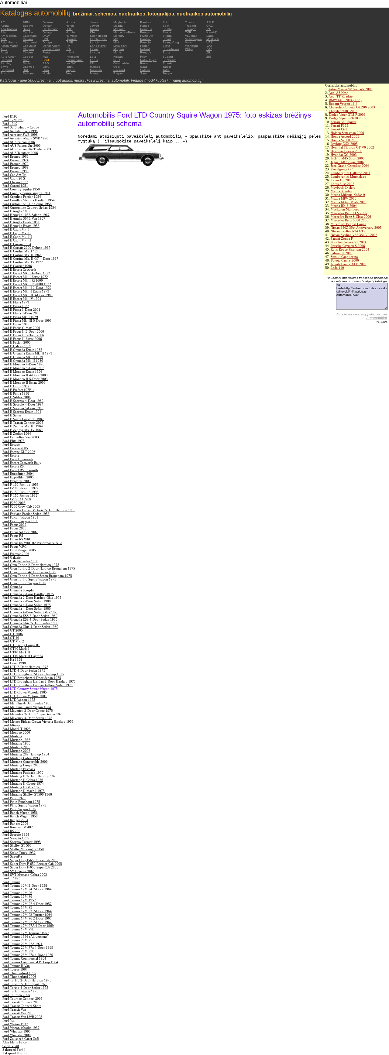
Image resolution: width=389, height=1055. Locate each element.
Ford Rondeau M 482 (17, 827)
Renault (145, 52)
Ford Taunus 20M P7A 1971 (22, 944)
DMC (46, 39)
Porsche (146, 42)
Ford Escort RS (13, 466)
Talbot (167, 66)
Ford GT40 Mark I (15, 648)
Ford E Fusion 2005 (16, 342)
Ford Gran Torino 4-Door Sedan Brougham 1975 (37, 575)
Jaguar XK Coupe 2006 (347, 162)
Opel (116, 66)
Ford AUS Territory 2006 (20, 153)
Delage (48, 32)
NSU (116, 60)
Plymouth (146, 35)
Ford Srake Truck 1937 (19, 853)
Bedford (6, 60)
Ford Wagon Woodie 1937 (21, 1027)
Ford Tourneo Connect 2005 (22, 998)
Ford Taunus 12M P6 (17, 893)
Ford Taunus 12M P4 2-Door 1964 (27, 889)
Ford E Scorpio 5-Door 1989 (22, 408)
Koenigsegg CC (342, 169)
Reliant (145, 49)
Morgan (118, 49)
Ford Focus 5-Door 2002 (20, 532)
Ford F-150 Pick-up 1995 (20, 492)
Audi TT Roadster (341, 96)
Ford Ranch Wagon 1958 (20, 816)
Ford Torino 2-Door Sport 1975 (24, 984)
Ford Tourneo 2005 (16, 995)
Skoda (167, 35)
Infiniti (70, 52)
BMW (4, 66)
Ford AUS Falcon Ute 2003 (21, 145)
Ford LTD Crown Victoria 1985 (24, 692)
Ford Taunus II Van (16, 966)
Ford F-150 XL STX (16, 499)
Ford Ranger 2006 (15, 823)
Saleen (145, 70)
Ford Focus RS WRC (16, 539)
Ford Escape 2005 (15, 448)
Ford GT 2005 (12, 630)
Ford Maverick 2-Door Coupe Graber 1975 (33, 714)
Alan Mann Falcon (15, 1042)
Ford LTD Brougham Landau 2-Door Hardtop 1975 (39, 681)
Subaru (168, 56)
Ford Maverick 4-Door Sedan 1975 (27, 718)
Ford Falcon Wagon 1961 (20, 517)
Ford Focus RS (12, 535)
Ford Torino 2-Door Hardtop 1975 (26, 980)
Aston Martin (9, 45)
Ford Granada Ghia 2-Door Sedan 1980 (30, 623)
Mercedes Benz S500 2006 (349, 220)
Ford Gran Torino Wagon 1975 (24, 583)
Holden (48, 73)
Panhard (146, 22)
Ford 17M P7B (12, 120)
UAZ (209, 42)
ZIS (208, 56)
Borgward (7, 70)
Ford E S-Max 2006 (16, 397)
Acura (5, 25)
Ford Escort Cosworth (17, 459)
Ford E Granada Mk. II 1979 (22, 357)
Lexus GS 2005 (342, 180)
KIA (92, 32)
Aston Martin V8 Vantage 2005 (351, 89)
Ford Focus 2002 (14, 524)
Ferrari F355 (339, 125)
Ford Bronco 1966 (15, 156)
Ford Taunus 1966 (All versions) (25, 936)
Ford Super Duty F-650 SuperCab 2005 (30, 867)
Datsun (48, 25)
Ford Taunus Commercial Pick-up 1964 (30, 962)
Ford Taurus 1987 (15, 969)
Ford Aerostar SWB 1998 (20, 134)
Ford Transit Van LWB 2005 (22, 1017)
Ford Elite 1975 (13, 441)
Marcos (95, 66)
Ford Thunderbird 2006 (19, 976)
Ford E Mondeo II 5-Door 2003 (25, 379)
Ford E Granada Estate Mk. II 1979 (27, 353)
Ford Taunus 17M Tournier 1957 (25, 933)
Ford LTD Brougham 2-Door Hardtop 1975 (33, 674)
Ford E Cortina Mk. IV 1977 (22, 262)
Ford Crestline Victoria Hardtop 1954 (28, 200)
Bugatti (28, 25)
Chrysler (28, 49)
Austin (5, 52)
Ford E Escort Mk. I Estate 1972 (25, 277)
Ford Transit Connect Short (21, 1006)
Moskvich (212, 39)
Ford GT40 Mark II (16, 652)
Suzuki (167, 63)
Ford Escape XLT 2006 (18, 452)
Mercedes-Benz (124, 32)
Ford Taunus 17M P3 (17, 907)
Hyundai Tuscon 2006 (346, 151)
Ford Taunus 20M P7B (18, 951)
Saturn (145, 73)
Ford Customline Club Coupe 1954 (27, 204)
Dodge (47, 42)
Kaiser (94, 29)
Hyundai (71, 39)
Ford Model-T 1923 (16, 729)
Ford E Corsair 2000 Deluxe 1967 (26, 247)
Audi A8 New (338, 92)
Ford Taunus (11, 882)
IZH (208, 29)
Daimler (48, 22)
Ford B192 (10, 116)
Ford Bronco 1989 (15, 167)
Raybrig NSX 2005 (344, 144)
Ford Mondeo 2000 (16, 732)
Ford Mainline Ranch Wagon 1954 (26, 707)
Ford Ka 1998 (12, 659)
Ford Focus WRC (14, 546)
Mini (116, 42)
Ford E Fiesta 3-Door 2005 (21, 313)
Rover (144, 63)
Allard (5, 32)
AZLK (210, 22)
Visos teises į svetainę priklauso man (361, 314)
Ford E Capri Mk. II (16, 233)
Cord (26, 60)
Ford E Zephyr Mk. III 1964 (22, 426)
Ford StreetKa (12, 856)
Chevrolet (29, 45)
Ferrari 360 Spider (343, 122)
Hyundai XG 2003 (344, 154)
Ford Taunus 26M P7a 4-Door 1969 (27, 955)
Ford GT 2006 (12, 634)
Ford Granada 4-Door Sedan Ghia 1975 (30, 612)
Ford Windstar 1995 (16, 1031)
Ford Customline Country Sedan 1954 (29, 207)
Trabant (190, 25)
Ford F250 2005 (14, 503)
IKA (68, 49)
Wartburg (191, 45)
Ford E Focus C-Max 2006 (21, 328)
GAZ (209, 25)
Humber (71, 32)
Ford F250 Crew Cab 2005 (21, 506)
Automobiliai (376, 318)
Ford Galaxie (11, 557)
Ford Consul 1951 (15, 185)
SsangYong (171, 42)
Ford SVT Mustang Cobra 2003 (24, 874)
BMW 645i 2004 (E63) (345, 100)
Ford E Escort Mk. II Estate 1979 (25, 291)
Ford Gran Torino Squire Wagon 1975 (29, 579)
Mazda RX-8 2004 (344, 205)
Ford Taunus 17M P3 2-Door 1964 (27, 911)
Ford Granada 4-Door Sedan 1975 (26, 605)
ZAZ (209, 49)
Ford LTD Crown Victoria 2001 (24, 696)
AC (3, 22)
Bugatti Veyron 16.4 (343, 103)
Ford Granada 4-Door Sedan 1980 (26, 608)
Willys (189, 49)
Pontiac (145, 39)
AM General (9, 35)
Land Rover (98, 45)
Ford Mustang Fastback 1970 (22, 772)
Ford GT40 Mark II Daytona (22, 656)
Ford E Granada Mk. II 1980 (22, 360)
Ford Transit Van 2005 (18, 1013)
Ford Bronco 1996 (15, 171)
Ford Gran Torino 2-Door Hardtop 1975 (30, 565)
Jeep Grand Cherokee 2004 (350, 165)
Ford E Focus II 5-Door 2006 (23, 335)
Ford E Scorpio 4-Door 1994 (22, 404)
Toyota (189, 22)
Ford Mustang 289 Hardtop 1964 (25, 754)
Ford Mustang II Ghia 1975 (21, 787)
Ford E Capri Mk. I (15, 229)
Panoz (144, 25)
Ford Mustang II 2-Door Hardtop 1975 (29, 776)
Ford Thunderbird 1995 (19, 973)
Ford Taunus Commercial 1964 (24, 958)
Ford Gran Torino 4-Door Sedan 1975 (29, 572)
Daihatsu (29, 73)
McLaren (119, 29)
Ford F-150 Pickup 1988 (19, 495)
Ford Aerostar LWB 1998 (20, 131)
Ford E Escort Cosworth (19, 269)
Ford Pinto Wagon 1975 (19, 809)
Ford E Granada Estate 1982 (22, 349)
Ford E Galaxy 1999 (16, 346)
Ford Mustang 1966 (16, 740)
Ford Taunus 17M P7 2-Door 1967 (27, 922)
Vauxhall (191, 35)
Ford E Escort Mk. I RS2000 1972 (26, 284)
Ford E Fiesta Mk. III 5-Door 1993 (27, 320)
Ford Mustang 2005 (16, 747)
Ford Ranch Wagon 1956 (20, 812)
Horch (70, 25)
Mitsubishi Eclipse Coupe (348, 224)
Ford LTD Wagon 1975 (18, 699)
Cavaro (28, 39)
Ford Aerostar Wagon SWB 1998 (25, 138)
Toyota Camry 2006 (345, 260)
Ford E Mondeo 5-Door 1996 (23, 368)
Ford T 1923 (11, 878)
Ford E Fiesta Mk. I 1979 (20, 317)
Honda (70, 22)
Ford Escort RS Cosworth (20, 470)
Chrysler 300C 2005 (343, 111)
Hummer (71, 35)
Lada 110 (337, 267)
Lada (210, 35)
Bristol (5, 73)
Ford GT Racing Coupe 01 (21, 645)
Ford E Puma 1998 (15, 393)
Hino (46, 70)
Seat (166, 25)
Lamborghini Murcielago (348, 176)
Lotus (94, 60)
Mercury (118, 35)
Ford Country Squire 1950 (21, 189)
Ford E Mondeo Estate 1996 (22, 371)
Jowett (94, 25)
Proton (145, 45)
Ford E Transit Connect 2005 (22, 422)
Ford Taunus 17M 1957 (19, 900)
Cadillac (28, 32)
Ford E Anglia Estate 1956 (21, 226)
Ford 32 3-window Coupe (20, 127)
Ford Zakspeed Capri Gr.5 (20, 1038)
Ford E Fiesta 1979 (15, 302)
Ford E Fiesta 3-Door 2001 (21, 309)
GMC (46, 66)
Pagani (118, 73)
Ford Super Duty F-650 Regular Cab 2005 (32, 863)
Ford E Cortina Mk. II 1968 (22, 255)
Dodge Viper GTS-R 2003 (347, 114)
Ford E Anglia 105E (16, 211)
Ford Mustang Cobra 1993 (21, 758)
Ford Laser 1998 (14, 663)
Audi (4, 49)
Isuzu (69, 66)
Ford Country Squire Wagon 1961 (26, 193)
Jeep (69, 73)
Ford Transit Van (14, 1009)
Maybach (119, 22)
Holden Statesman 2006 (347, 133)
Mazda (118, 25)
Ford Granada (12, 586)
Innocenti (72, 56)
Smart (167, 39)
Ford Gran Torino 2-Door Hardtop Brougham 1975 (38, 568)
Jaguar (70, 70)
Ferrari (47, 52)
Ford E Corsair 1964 (16, 244)
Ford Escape (11, 444)
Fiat (45, 56)
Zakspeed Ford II (14, 1053)
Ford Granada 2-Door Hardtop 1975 (28, 594)
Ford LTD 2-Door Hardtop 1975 (25, 667)
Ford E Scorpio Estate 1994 (21, 411)
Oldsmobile (121, 63)
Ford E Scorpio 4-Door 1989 (22, 400)
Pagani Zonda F (342, 238)
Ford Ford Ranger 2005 (19, 550)
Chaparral (29, 42)
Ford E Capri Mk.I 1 (16, 240)
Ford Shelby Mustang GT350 (23, 849)
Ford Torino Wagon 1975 (20, 991)
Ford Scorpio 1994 (15, 834)
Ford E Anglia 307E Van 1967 (23, 218)
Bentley (6, 63)
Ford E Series (11, 415)
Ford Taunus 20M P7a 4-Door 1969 (27, 947)
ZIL (208, 52)
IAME (69, 42)
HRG (69, 29)
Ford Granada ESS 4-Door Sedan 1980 (29, 619)
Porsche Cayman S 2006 (348, 246)
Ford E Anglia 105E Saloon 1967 (26, 215)
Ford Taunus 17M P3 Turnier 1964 (27, 914)
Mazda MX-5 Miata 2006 (349, 202)
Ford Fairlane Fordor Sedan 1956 (26, 514)
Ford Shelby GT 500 (17, 845)
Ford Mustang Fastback (18, 769)
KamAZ (211, 32)
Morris (117, 52)
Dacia (27, 63)
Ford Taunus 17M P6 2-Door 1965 (27, 918)
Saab (144, 66)
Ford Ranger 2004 (15, 820)
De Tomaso (50, 29)
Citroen (28, 52)
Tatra (166, 70)
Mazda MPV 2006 (343, 198)
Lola (93, 56)
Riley (143, 56)
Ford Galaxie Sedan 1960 (20, 561)
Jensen (95, 22)
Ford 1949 (9, 123)
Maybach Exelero (343, 187)
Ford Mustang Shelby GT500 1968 (27, 794)
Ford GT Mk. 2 (13, 641)
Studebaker (171, 49)
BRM (26, 22)
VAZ (209, 45)
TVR (188, 32)
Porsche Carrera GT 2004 (349, 242)
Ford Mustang (12, 736)
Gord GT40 (10, 1046)
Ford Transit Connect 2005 (21, 1002)
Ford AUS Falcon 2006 (18, 142)
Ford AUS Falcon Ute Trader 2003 (26, 149)
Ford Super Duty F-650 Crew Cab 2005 (30, 860)
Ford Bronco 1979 (15, 164)
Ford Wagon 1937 (15, 1024)
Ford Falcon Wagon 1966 (20, 521)
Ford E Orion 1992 (15, 386)
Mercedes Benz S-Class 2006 (351, 216)
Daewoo (28, 66)
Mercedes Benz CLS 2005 (349, 213)
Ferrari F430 (339, 129)
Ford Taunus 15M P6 (17, 896)
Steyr (166, 45)
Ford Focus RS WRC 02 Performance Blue (32, 543)
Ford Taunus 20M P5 (17, 940)
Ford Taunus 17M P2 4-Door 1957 (27, 904)
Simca (167, 32)
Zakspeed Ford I (14, 1049)
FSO (46, 63)
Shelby (167, 29)
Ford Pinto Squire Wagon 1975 (24, 805)
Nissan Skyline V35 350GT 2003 (354, 235)
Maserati (96, 70)
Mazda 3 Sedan (341, 191)
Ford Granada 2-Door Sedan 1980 (26, 601)
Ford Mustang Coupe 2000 (21, 765)
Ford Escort (10, 455)
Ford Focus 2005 (14, 528)
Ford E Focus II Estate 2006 (22, 339)
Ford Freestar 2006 (15, 554)
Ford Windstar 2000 (16, 1035)
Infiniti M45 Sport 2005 (348, 158)
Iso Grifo (71, 63)
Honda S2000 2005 (344, 140)
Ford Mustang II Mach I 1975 (23, 791)
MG (115, 39)
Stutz (166, 52)
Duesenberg (51, 49)
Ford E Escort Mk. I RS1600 (22, 280)
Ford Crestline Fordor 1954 (21, 196)
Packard (119, 70)
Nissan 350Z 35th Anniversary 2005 (356, 227)
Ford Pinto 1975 (14, 798)
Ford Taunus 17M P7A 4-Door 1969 (28, 925)
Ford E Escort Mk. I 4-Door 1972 (26, 273)
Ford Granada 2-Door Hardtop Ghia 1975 (31, 597)
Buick (26, 29)
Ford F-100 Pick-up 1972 (20, 488)
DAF (26, 70)
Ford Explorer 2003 (16, 481)
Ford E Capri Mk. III (17, 236)
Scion (166, 22)
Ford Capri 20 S (13, 178)
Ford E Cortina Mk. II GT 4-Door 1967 (30, 258)
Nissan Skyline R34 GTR (348, 231)
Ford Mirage (11, 725)
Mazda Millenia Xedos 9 (348, 195)
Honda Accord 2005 (345, 136)
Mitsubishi (120, 45)
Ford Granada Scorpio (18, 590)
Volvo (189, 42)
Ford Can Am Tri (14, 174)
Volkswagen (193, 39)
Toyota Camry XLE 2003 (349, 264)
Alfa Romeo (9, 29)
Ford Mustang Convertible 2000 (25, 761)
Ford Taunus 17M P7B (18, 929)
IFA (68, 45)
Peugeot (146, 32)
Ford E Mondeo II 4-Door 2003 (25, 375)
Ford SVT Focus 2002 (18, 871)
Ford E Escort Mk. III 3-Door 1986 (27, 295)
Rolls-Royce (148, 60)
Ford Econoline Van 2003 (20, 437)
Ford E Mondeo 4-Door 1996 (23, 364)
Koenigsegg (98, 35)
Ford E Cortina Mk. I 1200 (21, 251)
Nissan (118, 56)
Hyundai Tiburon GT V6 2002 (352, 147)
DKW (46, 35)
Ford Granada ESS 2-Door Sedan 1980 (29, 616)
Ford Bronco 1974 (15, 160)
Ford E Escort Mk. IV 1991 (21, 298)
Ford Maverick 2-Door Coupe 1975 (27, 710)
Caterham (29, 35)
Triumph (190, 29)
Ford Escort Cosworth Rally (21, 462)
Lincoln (95, 52)
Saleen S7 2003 (342, 253)
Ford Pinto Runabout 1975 (21, 801)
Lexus (94, 49)
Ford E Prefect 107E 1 (18, 390)
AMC (4, 39)
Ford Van (8, 1020)
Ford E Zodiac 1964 (16, 433)
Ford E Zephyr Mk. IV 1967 (22, 430)
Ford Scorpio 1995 (15, 838)
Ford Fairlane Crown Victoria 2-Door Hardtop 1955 (38, 510)
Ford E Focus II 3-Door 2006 (23, 331)
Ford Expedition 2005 (18, 477)
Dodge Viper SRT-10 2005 (347, 118)
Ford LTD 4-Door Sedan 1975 (23, 670)
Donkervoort (51, 45)
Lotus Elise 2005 (342, 184)
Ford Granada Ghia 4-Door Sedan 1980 (30, 627)
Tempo (167, 73)
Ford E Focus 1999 (15, 324)
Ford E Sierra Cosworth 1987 (23, 419)
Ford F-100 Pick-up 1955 (20, 484)
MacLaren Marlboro (345, 209)
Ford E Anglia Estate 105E (21, 222)
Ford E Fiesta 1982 (15, 306)
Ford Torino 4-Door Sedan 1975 (25, 987)
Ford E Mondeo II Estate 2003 (24, 382)
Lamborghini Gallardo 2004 (350, 173)
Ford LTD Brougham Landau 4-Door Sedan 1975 (37, 685)
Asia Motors (9, 42)
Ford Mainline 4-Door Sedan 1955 (26, 703)
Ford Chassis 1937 (15, 182)
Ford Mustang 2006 (16, 750)
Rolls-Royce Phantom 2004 (350, 249)
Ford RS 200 (11, 831)
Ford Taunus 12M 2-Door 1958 (24, 885)
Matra (94, 73)
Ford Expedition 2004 (18, 473)
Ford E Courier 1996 (17, 266)
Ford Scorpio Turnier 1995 (21, 842)
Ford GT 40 (10, 637)
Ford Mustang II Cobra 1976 (22, 780)
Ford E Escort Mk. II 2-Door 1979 (26, 287)
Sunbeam (169, 60)
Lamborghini (98, 39)
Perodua (146, 29)
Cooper (28, 56)
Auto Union (8, 56)
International (74, 60)
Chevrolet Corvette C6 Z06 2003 (352, 107)
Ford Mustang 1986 (16, 743)
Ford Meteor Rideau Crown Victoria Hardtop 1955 (38, 721)
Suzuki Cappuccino (344, 257)
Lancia (94, 42)
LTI (92, 63)
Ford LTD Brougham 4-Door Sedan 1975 (31, 678)
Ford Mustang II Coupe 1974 (23, 783)
